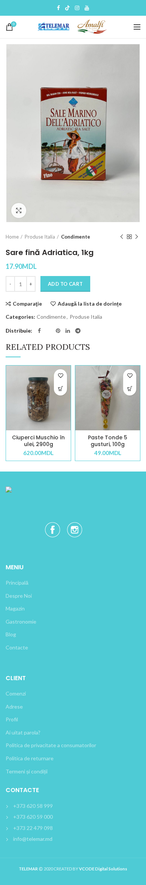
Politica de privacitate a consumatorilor (51, 745)
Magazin (15, 608)
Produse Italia (40, 237)
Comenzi (16, 693)
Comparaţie (27, 303)
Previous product (121, 236)
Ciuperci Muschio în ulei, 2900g (38, 441)
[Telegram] (78, 331)
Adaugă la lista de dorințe (90, 303)
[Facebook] (58, 8)
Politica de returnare (30, 758)
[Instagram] (77, 8)
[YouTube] (87, 8)
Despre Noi (19, 595)
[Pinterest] (58, 331)
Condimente (75, 237)
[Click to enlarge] (18, 210)
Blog (11, 634)
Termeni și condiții (27, 771)
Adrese (14, 706)
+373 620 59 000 (33, 816)
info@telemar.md (32, 839)
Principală (17, 582)
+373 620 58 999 (33, 806)
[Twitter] (67, 8)
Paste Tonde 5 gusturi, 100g (107, 441)
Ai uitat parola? (23, 732)
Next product (136, 236)
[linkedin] (68, 331)
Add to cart (65, 284)
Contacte (17, 647)
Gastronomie (21, 621)
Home (12, 237)
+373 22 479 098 (33, 828)
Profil (12, 719)
